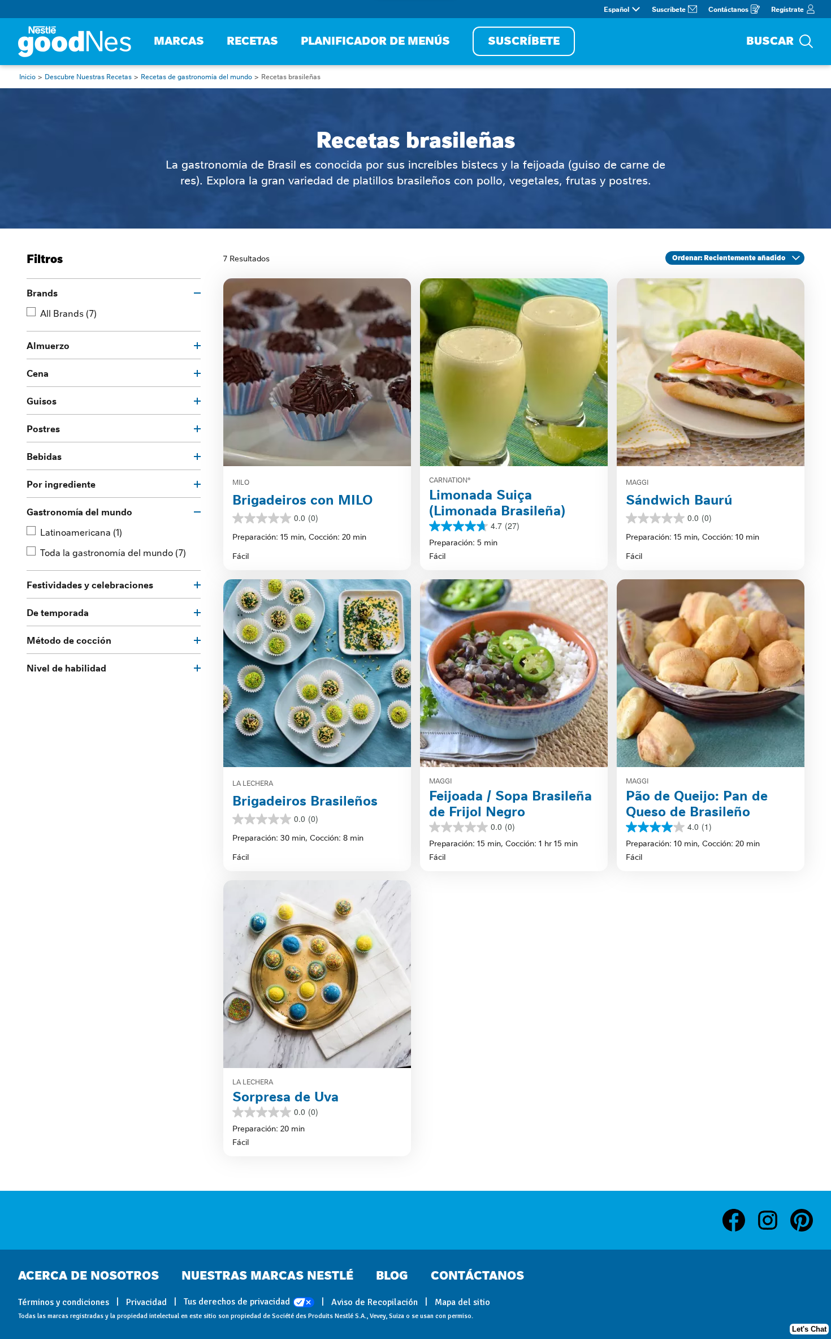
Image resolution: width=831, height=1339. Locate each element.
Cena (38, 373)
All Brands (68, 313)
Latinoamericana (81, 532)
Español (616, 9)
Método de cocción (69, 640)
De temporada (58, 612)
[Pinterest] (801, 1220)
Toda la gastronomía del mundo (113, 552)
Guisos (42, 400)
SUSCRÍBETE (524, 41)
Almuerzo (48, 345)
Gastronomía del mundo (79, 511)
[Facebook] (739, 1220)
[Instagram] (773, 1220)
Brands (42, 292)
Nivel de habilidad (66, 667)
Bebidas (44, 456)
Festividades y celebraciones (90, 584)
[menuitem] (178, 41)
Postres (43, 428)
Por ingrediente (61, 483)
